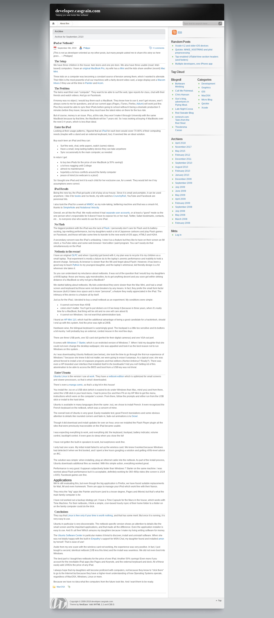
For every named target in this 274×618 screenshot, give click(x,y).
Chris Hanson (182, 94)
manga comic (76, 384)
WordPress (59, 603)
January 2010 (182, 175)
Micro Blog (206, 99)
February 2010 (182, 171)
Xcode (204, 107)
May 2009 (180, 195)
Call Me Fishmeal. (184, 90)
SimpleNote (69, 207)
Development (208, 83)
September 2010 (183, 163)
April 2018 (180, 143)
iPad (104, 131)
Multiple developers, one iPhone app (193, 63)
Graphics (206, 87)
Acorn (100, 83)
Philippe (86, 48)
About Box (64, 23)
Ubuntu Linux (60, 376)
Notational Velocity (89, 207)
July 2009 (180, 187)
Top (219, 600)
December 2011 (183, 159)
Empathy (95, 538)
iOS (203, 91)
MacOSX (61, 587)
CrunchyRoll (119, 196)
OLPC (75, 255)
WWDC (90, 204)
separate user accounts (118, 212)
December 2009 (183, 179)
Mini (122, 68)
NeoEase (83, 604)
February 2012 (182, 155)
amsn (161, 538)
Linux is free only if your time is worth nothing (90, 515)
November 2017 (183, 147)
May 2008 (180, 215)
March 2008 (181, 219)
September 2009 (183, 183)
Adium (139, 103)
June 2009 (180, 191)
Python (76, 265)
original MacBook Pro (94, 68)
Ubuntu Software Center (70, 535)
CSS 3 (111, 604)
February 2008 (182, 223)
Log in (178, 235)
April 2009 (180, 199)
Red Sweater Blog (184, 113)
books (78, 196)
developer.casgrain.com (77, 10)
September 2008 (183, 207)
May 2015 (180, 151)
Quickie (205, 103)
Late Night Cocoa (184, 109)
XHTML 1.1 (99, 604)
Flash (107, 228)
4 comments (158, 48)
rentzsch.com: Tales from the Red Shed (182, 120)
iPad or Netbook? (63, 43)
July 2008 (180, 211)
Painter (88, 83)
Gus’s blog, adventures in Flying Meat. (182, 101)
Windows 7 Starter (76, 342)
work (91, 376)
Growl (135, 416)
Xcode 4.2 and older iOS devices (191, 45)
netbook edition (116, 376)
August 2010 (181, 167)
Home (54, 23)
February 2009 (182, 203)
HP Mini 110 (70, 319)
